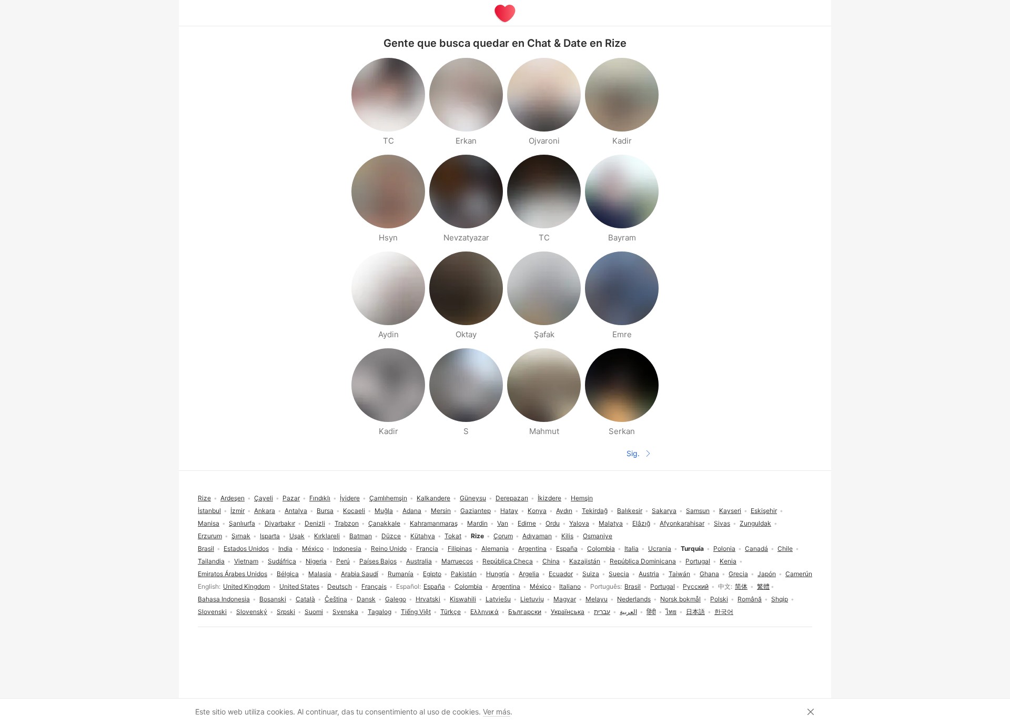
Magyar (564, 599)
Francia (427, 548)
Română (750, 599)
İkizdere (549, 498)
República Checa (507, 561)
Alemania (495, 548)
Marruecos (457, 561)
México (540, 586)
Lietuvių (532, 599)
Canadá (756, 548)
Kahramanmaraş (434, 523)
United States (299, 586)
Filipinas (460, 548)
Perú (343, 561)
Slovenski (212, 612)
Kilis (567, 536)
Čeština (336, 599)
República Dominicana (643, 561)
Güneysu (473, 498)
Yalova (579, 523)
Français (374, 586)
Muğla (384, 511)
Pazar (291, 498)
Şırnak (240, 536)
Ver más (496, 711)
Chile (785, 548)
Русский (696, 586)
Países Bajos (378, 561)
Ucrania (659, 548)
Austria (649, 574)
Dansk (366, 599)
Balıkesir (629, 511)
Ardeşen (232, 498)
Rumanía (400, 574)
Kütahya (422, 536)
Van (502, 523)
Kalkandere (433, 498)
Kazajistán (584, 561)
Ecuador (561, 574)
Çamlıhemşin (388, 498)
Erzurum (210, 536)
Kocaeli (354, 511)
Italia (631, 548)
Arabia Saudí (359, 574)
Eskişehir (764, 511)
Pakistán (464, 574)
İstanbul (209, 511)
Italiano (570, 586)
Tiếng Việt (416, 612)
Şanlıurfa (242, 523)
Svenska (345, 612)
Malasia (319, 574)
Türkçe (450, 612)
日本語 (695, 612)
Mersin (441, 511)
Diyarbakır (280, 523)
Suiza (590, 574)
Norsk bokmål (680, 599)
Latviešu (498, 599)
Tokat (453, 536)
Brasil (632, 586)
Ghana (709, 574)
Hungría (497, 574)
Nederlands (634, 599)
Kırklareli (327, 536)
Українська (567, 612)
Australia (419, 561)
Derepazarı (512, 498)
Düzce (391, 536)
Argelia (529, 574)
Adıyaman (537, 536)
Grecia (738, 574)
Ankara (264, 511)
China (551, 561)
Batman (360, 536)
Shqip (779, 599)
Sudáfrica (282, 561)
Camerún (798, 574)
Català (305, 599)
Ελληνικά (484, 612)
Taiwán (679, 574)
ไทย (670, 612)
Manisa (208, 523)
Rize (204, 498)
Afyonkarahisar (682, 523)
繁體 (763, 586)
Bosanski (272, 599)
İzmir (237, 511)
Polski (719, 599)
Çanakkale (384, 523)
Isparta (270, 536)
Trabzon (347, 523)
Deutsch (339, 586)
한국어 (723, 612)
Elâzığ (641, 523)
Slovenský (251, 612)
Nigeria (316, 561)
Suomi (314, 612)
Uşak (297, 536)
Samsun (698, 511)
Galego (395, 599)
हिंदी (651, 612)
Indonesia (347, 548)
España (434, 586)
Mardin (477, 523)
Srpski (286, 612)
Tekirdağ (595, 511)
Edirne (527, 523)
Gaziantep (475, 511)
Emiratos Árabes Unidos (232, 574)
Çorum (503, 536)
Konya (537, 511)
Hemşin (582, 498)
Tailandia (211, 561)
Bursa (325, 511)
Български (524, 612)
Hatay (509, 511)
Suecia (619, 574)
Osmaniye (597, 536)
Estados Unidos (246, 548)
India (285, 548)
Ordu (553, 523)
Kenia (728, 561)
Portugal (662, 586)
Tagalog (379, 612)
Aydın (564, 511)
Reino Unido (389, 548)
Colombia (468, 586)
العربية (628, 612)
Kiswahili (463, 599)
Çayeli (263, 498)
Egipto (432, 574)
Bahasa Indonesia (224, 599)
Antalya (296, 511)
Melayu (596, 599)
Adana (411, 511)
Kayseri (730, 511)
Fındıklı (319, 498)
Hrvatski (428, 599)
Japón (767, 574)
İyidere (350, 498)
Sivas (722, 523)
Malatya (611, 523)
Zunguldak (755, 523)
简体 (741, 586)
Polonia (724, 548)
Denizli (315, 523)
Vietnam (246, 561)
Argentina (506, 586)
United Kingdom (246, 586)
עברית (602, 612)
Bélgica (288, 574)
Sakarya (664, 511)
